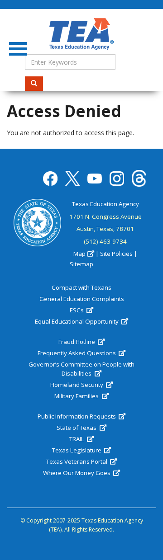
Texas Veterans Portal (77, 461)
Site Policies (116, 253)
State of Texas (77, 428)
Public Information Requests (77, 416)
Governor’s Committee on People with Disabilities (81, 368)
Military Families (77, 396)
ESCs (77, 310)
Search (34, 83)
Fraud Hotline (77, 342)
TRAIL (77, 439)
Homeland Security (77, 385)
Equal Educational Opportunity (77, 321)
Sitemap (81, 264)
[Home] (81, 34)
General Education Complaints (81, 299)
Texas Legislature (77, 450)
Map (79, 253)
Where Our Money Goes (77, 473)
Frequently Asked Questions (77, 353)
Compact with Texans (81, 287)
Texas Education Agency (105, 204)
